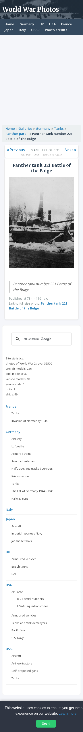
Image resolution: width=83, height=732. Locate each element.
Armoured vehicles (24, 559)
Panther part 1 (17, 134)
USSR (35, 30)
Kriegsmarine (20, 476)
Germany (26, 24)
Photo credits (56, 30)
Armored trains (21, 454)
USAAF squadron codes (32, 606)
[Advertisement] (41, 78)
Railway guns (20, 499)
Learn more (68, 713)
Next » (70, 149)
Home (9, 24)
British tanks (20, 566)
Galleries (25, 128)
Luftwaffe (18, 446)
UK (41, 24)
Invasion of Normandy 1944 (29, 421)
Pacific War (19, 630)
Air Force (17, 592)
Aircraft (16, 526)
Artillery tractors (22, 663)
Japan (9, 30)
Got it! (46, 723)
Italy (22, 30)
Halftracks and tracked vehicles (32, 469)
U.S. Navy (17, 638)
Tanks (59, 128)
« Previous (16, 149)
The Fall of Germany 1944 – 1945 (33, 491)
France (66, 24)
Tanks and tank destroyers (29, 623)
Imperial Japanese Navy (27, 533)
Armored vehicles (23, 461)
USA (52, 24)
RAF (14, 574)
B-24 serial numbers (30, 599)
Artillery (16, 439)
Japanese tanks (22, 541)
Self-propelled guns (25, 671)
